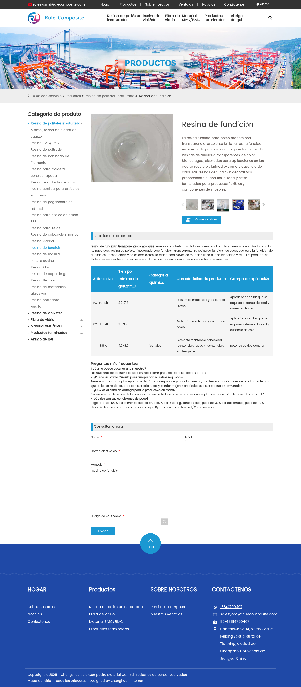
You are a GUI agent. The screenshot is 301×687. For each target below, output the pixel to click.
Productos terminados (109, 629)
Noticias (35, 614)
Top (150, 547)
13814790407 (231, 607)
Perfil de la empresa (168, 607)
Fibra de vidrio (102, 614)
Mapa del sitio (39, 681)
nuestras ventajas (166, 614)
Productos (72, 96)
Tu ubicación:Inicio (46, 96)
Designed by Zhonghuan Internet (116, 681)
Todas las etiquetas (70, 681)
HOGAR (37, 589)
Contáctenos (39, 622)
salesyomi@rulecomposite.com (59, 4)
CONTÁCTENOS (231, 589)
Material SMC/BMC (106, 622)
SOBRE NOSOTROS (173, 589)
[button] (263, 205)
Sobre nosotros (41, 607)
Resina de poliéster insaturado (109, 96)
